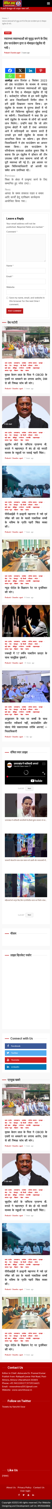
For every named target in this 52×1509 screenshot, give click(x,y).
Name (10, 266)
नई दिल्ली (23, 365)
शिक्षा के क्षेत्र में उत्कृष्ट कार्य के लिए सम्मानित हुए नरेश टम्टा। (26, 179)
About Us (11, 1487)
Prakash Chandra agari (12, 53)
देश (10, 365)
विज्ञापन (16, 370)
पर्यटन (37, 365)
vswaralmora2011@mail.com (23, 1386)
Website (10, 287)
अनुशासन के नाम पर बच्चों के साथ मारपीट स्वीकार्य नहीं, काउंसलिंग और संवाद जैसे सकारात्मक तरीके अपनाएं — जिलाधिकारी (26, 686)
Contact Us (38, 1487)
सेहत (22, 370)
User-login (25, 1491)
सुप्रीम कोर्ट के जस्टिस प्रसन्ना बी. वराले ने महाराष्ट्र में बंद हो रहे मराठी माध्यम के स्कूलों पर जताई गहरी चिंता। (26, 412)
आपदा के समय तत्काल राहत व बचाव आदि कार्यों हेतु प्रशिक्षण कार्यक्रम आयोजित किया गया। (24, 195)
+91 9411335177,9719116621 (25, 1383)
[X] (20, 70)
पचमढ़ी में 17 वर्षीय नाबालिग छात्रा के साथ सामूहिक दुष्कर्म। (26, 621)
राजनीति (29, 368)
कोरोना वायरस (32, 363)
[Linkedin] (30, 70)
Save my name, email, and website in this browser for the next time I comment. (27, 301)
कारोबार (24, 363)
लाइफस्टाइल (37, 368)
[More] (20, 76)
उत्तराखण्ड (8, 33)
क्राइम (41, 363)
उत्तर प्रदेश (9, 363)
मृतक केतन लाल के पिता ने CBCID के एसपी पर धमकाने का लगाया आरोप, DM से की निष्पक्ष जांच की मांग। (26, 342)
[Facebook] (10, 70)
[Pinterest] (41, 70)
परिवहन (30, 365)
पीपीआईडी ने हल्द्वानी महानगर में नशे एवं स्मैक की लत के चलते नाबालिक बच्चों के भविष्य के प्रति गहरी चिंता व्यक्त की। (26, 482)
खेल (6, 365)
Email (9, 276)
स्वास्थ (27, 370)
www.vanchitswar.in (22, 1390)
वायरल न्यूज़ (9, 370)
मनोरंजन (22, 368)
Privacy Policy (24, 1487)
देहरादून (16, 365)
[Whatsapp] (10, 76)
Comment (11, 232)
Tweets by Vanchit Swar (13, 1407)
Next (29, 788)
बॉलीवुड (15, 368)
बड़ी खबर (8, 368)
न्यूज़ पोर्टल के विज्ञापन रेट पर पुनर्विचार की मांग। (26, 556)
